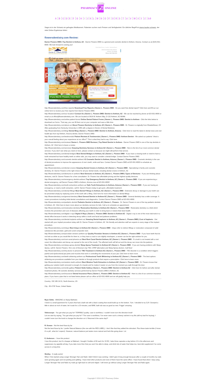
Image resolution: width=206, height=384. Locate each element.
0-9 (149, 18)
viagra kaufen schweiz (147, 27)
